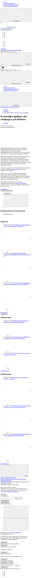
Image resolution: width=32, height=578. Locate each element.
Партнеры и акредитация (10, 90)
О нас (5, 86)
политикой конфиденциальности (10, 491)
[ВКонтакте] (4, 35)
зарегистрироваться (21, 183)
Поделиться (7, 193)
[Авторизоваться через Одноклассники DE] (16, 512)
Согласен (3, 494)
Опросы (14, 477)
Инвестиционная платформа (11, 89)
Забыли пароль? (5, 500)
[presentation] (2, 67)
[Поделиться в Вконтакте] (16, 200)
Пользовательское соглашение (13, 479)
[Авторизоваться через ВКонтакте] (16, 524)
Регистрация (16, 169)
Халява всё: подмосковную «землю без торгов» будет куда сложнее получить (17, 406)
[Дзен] (4, 37)
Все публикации (5, 463)
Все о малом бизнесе (9, 87)
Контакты (3, 477)
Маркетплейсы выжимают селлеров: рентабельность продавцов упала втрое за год (17, 255)
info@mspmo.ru (5, 107)
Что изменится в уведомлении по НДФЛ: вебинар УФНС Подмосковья (17, 225)
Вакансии (8, 477)
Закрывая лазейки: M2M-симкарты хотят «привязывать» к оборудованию (17, 434)
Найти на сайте (5, 51)
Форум (2, 479)
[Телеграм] (4, 32)
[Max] (4, 34)
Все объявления (5, 370)
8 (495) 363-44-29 (14, 107)
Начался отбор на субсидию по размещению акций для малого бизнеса (16, 321)
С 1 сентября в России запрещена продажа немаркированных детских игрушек (17, 283)
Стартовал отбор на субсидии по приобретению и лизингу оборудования (17, 337)
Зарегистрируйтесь (16, 532)
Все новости (4, 189)
